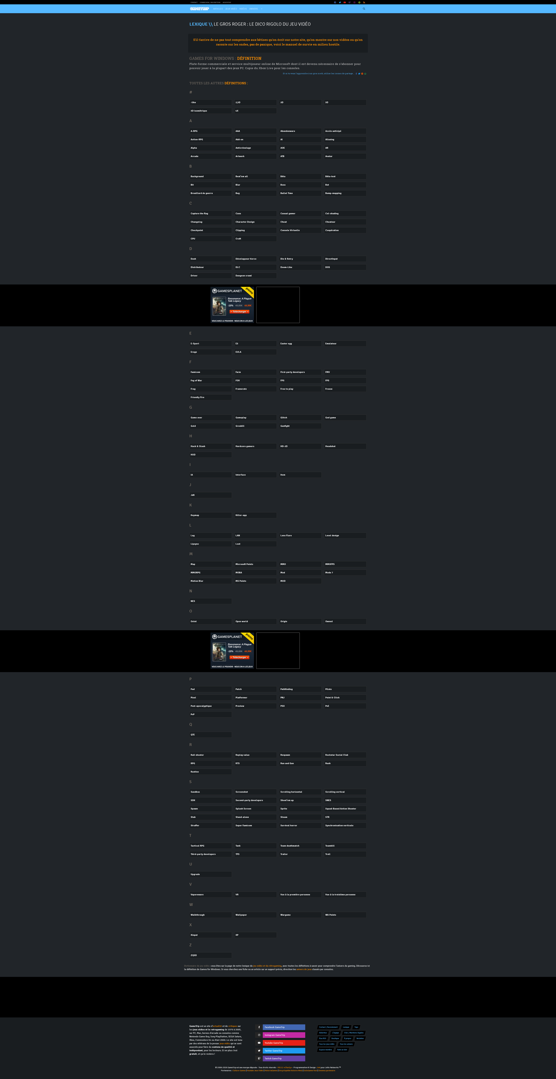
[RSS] (364, 2)
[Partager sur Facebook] (356, 73)
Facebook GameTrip (275, 1027)
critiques (232, 1026)
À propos (347, 1038)
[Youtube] (344, 2)
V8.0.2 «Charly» (285, 1067)
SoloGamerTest (310, 1070)
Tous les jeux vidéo (326, 1044)
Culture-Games (239, 1070)
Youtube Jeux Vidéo (255, 1070)
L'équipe (335, 1033)
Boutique (335, 1038)
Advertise (227, 2)
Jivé (318, 1067)
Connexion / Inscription (210, 2)
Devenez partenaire (326, 1070)
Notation (360, 1038)
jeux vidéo (225, 1043)
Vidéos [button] (243, 8)
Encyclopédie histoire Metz (290, 1070)
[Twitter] (340, 2)
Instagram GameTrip (275, 1035)
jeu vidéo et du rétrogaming (267, 965)
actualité (217, 1026)
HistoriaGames (271, 1070)
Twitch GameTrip (273, 1058)
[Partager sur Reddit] (362, 73)
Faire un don (342, 1050)
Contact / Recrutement (328, 1027)
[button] (261, 9)
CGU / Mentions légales (354, 1033)
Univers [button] (253, 8)
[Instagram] (354, 2)
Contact (194, 2)
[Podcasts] (359, 2)
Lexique (346, 1027)
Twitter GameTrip (273, 1050)
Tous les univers (346, 1044)
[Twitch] (349, 2)
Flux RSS (322, 1038)
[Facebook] (335, 2)
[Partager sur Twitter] (359, 73)
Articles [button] (218, 8)
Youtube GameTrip (274, 1042)
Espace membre (325, 1050)
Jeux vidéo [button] (231, 8)
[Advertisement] (323, 305)
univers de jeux (304, 969)
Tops (356, 1027)
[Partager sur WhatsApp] (365, 73)
